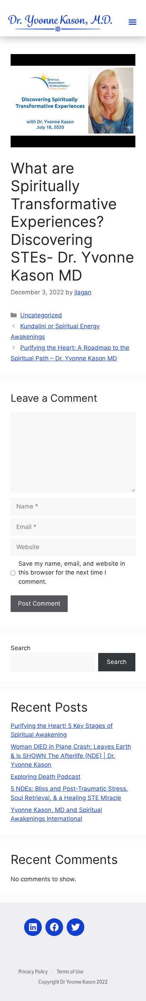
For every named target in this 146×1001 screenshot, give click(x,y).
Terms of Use (70, 971)
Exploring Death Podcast (45, 776)
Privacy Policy (33, 971)
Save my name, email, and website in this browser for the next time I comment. (71, 572)
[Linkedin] (33, 927)
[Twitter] (75, 927)
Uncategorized (41, 315)
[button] (132, 22)
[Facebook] (54, 927)
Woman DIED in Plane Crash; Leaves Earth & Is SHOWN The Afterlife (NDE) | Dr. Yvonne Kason (71, 755)
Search (20, 648)
